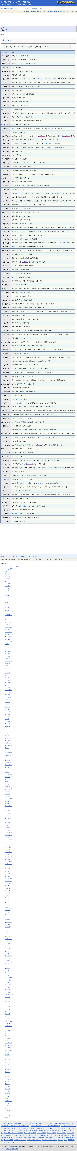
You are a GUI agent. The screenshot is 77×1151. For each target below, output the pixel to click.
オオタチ (7, 629)
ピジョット (8, 939)
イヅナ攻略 (49, 1137)
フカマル (7, 951)
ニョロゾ (7, 871)
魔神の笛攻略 (41, 1137)
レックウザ (8, 1103)
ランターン (8, 1086)
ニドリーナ (8, 861)
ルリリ (7, 1096)
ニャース (7, 866)
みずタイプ (41, 136)
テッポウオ (8, 820)
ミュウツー (8, 1038)
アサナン (7, 574)
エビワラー (8, 615)
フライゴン (8, 956)
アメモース (8, 583)
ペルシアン (8, 985)
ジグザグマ (8, 752)
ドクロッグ (8, 844)
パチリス (7, 910)
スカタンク (8, 762)
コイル (7, 704)
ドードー (7, 837)
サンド (7, 748)
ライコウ (7, 1072)
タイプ (14, 277)
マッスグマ (8, 1009)
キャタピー (8, 678)
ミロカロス (8, 1040)
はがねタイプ (16, 193)
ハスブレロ (8, 888)
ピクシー (7, 936)
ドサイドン (8, 847)
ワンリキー (8, 1115)
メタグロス (8, 1050)
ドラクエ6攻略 (41, 1133)
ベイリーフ (8, 975)
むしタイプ (29, 464)
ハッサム (7, 893)
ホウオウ (7, 987)
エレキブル (8, 622)
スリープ (7, 777)
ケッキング (8, 699)
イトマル (7, 590)
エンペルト (8, 624)
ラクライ (7, 1074)
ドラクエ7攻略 (51, 1133)
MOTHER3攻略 (27, 1135)
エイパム (7, 605)
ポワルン (7, 999)
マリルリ (7, 1018)
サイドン (7, 738)
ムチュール (8, 1045)
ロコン (7, 1108)
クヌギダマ (8, 687)
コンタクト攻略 (58, 1137)
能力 (6, 1118)
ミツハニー (8, 1028)
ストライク (8, 767)
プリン (7, 970)
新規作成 (56, 11)
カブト (3, 124)
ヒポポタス (8, 919)
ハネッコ (7, 895)
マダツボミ (8, 1006)
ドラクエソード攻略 (30, 1133)
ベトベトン (8, 980)
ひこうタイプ (42, 78)
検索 (38, 11)
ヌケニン (7, 876)
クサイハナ (8, 685)
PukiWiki (12, 1146)
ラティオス (8, 1079)
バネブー (7, 902)
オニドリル (8, 632)
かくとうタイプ (50, 143)
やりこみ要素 (9, 569)
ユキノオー (8, 1062)
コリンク (7, 716)
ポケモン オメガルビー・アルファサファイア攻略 (58, 1123)
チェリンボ (8, 798)
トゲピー (7, 830)
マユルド (7, 1014)
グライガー (8, 694)
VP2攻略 (34, 1130)
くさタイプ (29, 204)
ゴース (7, 719)
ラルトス (7, 1084)
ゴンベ (7, 736)
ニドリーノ (8, 864)
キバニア (7, 673)
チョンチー (8, 806)
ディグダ (7, 823)
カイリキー (8, 636)
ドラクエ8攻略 (61, 1133)
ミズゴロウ (8, 1026)
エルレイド (8, 619)
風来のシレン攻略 (16, 1135)
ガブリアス (8, 665)
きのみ (14, 155)
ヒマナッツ (8, 922)
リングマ (7, 1089)
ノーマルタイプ (16, 143)
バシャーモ (8, 900)
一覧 (28, 11)
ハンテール (8, 898)
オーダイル (8, 627)
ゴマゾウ (7, 728)
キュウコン (8, 680)
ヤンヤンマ (8, 1057)
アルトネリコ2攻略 (46, 1128)
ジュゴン (7, 757)
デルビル (7, 825)
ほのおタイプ (66, 136)
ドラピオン (8, 849)
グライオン (8, 692)
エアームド (8, 603)
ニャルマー (8, 869)
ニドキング (8, 854)
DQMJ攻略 (63, 1130)
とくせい (9, 29)
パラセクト (8, 912)
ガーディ (7, 658)
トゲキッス (8, 827)
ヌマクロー (8, 878)
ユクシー (7, 1067)
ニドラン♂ (8, 859)
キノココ (7, 670)
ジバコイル (8, 755)
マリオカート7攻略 (52, 1135)
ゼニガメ (7, 779)
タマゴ (59, 433)
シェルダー (8, 750)
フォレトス (8, 948)
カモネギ (7, 653)
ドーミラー (8, 842)
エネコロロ (8, 612)
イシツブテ (8, 588)
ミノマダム (8, 1031)
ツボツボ (7, 815)
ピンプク (7, 944)
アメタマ (7, 581)
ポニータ (7, 997)
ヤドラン (7, 1055)
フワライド (8, 960)
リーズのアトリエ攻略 (14, 1130)
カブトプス (8, 646)
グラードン (8, 690)
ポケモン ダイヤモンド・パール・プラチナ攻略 (15, 1126)
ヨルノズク (8, 1069)
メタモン (7, 1052)
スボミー (7, 772)
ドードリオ (8, 839)
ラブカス (7, 1081)
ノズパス (7, 883)
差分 (61, 11)
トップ (24, 11)
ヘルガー (7, 972)
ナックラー (8, 852)
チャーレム (8, 803)
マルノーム (8, 1021)
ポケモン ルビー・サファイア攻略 (18, 1128)
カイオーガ (8, 634)
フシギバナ (8, 953)
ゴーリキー (8, 724)
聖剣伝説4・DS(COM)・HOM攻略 (49, 1130)
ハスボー (7, 890)
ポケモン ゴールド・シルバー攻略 (11, 1123)
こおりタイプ (21, 63)
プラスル (7, 968)
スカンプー (8, 765)
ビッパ (7, 931)
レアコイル (8, 1101)
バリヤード (8, 905)
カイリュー (8, 639)
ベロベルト (8, 982)
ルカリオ (7, 1093)
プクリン (7, 965)
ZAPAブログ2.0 (8, 1140)
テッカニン (8, 818)
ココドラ (7, 707)
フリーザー (8, 958)
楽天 (65, 1140)
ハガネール (8, 885)
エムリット (8, 617)
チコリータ (8, 801)
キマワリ (7, 675)
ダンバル (7, 794)
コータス (7, 702)
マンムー (7, 1023)
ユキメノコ (8, 1064)
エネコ (7, 610)
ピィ (6, 934)
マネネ (7, 1011)
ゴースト (7, 721)
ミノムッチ (8, 1033)
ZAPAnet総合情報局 (7, 8)
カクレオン (8, 641)
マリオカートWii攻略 (39, 1135)
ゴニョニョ (8, 726)
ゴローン (7, 733)
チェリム (7, 796)
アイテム (14, 128)
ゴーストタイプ (31, 143)
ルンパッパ (8, 1098)
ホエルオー (8, 989)
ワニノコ (7, 1113)
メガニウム (8, 1047)
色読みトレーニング (20, 1140)
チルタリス (8, 811)
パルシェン (8, 914)
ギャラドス (8, 682)
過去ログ (65, 11)
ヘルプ (42, 11)
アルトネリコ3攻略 (59, 1128)
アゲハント (8, 571)
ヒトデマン (8, 917)
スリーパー (8, 774)
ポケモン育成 (9, 994)
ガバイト (7, 663)
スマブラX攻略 (26, 1130)
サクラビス (8, 740)
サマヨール (8, 745)
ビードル (7, 929)
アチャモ (7, 578)
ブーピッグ (8, 963)
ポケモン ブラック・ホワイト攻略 (33, 1123)
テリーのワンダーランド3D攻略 (13, 1133)
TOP (2, 35)
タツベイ (7, 781)
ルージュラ (8, 1091)
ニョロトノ (8, 873)
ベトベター (8, 977)
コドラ (7, 709)
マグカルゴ (8, 1004)
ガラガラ (7, 668)
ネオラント (8, 881)
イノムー (7, 593)
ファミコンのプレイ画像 (49, 1140)
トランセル (8, 832)
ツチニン (7, 813)
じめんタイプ (16, 399)
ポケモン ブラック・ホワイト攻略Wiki (15, 2)
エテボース (8, 607)
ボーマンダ (8, 992)
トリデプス (8, 835)
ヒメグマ (7, 924)
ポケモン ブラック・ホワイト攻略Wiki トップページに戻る (20, 556)
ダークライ (8, 786)
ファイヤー (8, 946)
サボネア (7, 743)
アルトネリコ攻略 (34, 1128)
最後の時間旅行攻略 (29, 1137)
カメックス (8, 651)
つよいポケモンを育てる (12, 566)
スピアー (7, 769)
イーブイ (7, 586)
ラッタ (7, 1076)
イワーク (7, 595)
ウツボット (8, 600)
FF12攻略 (7, 1135)
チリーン (7, 808)
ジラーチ (7, 760)
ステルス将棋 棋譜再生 (34, 1140)
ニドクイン (8, 856)
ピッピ (7, 941)
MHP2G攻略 (63, 1135)
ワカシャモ (8, 1110)
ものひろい (6, 479)
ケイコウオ (8, 697)
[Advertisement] (38, 18)
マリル (7, 1016)
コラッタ (7, 714)
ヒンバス (7, 927)
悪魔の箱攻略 (18, 1137)
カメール (7, 649)
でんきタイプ (64, 243)
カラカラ (7, 656)
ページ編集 (50, 11)
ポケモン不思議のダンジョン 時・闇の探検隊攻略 (45, 1126)
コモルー (7, 711)
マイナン (7, 1001)
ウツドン (7, 598)
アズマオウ (8, 576)
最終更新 (33, 11)
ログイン (73, 11)
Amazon (60, 1140)
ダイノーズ (8, 791)
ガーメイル (8, 661)
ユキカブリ (8, 1060)
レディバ (7, 1106)
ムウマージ (8, 1043)
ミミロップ (8, 1035)
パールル (7, 907)
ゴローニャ (8, 731)
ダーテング (8, 789)
